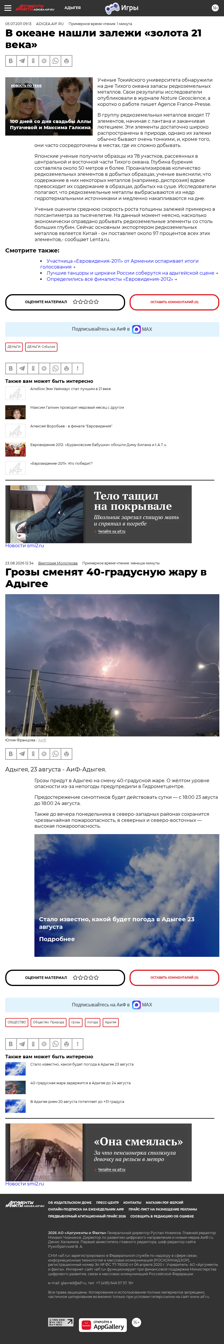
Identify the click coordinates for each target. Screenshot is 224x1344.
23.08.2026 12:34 (19, 563)
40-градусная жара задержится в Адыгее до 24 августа (80, 1083)
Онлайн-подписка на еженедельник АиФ (86, 1209)
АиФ (42, 740)
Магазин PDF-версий (164, 1203)
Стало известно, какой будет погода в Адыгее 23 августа (117, 923)
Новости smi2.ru (24, 545)
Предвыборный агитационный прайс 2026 (87, 1216)
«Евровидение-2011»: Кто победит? (61, 463)
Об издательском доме (70, 1203)
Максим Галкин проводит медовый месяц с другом (77, 407)
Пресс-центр (107, 1203)
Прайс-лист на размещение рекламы (163, 1209)
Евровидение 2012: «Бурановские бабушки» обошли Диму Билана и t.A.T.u (98, 445)
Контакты (132, 1203)
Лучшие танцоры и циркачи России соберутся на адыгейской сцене (130, 273)
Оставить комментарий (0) (174, 302)
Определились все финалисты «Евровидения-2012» (110, 279)
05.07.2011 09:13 (18, 24)
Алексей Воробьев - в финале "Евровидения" (71, 426)
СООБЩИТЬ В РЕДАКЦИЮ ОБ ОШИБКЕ (162, 1216)
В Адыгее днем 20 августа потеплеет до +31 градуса (77, 1101)
